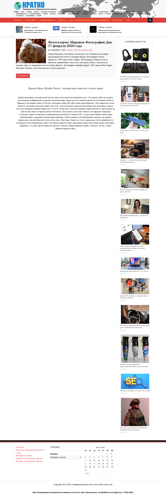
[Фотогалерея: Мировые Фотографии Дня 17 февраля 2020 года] (31, 51)
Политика (62, 14)
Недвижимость (21, 14)
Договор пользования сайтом (29, 461)
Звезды (78, 12)
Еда (59, 12)
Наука (139, 12)
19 (94, 463)
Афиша (29, 12)
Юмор (39, 15)
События (85, 14)
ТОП (125, 14)
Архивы (54, 454)
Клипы (112, 12)
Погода (53, 14)
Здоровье (87, 12)
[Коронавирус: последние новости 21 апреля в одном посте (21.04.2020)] (19, 29)
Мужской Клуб (129, 12)
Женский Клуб (68, 12)
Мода (120, 12)
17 (86, 463)
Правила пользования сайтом (29, 458)
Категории (30, 20)
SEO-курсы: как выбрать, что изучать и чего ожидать (135, 391)
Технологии (117, 14)
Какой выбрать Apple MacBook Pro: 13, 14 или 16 (134, 271)
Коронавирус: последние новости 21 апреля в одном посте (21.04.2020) (36, 32)
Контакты (117, 20)
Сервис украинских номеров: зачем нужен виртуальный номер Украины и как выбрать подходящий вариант (132, 248)
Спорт (101, 14)
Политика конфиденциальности (30, 450)
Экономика (30, 15)
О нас (18, 453)
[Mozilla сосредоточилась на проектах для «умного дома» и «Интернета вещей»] (56, 28)
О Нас (128, 20)
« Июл (87, 473)
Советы (93, 14)
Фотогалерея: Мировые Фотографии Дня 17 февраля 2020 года (80, 44)
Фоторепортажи (142, 14)
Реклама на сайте (24, 456)
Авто (22, 12)
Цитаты (61, 20)
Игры (94, 12)
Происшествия (73, 14)
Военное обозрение (48, 12)
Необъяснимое (35, 14)
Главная (18, 20)
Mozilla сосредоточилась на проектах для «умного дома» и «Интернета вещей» (71, 32)
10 (86, 460)
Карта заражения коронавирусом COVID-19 (89, 20)
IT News (16, 12)
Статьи (107, 14)
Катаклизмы (103, 12)
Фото (131, 14)
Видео (36, 12)
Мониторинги (46, 20)
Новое (45, 14)
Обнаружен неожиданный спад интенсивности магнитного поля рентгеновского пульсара (110, 32)
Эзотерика (20, 15)
